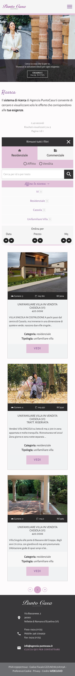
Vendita (48, 163)
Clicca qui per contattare (42, 650)
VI (38, 191)
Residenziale (19, 155)
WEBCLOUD (56, 671)
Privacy (36, 671)
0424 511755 (37, 629)
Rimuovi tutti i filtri (49, 142)
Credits (45, 671)
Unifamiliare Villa (38, 219)
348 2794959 (39, 633)
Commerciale (55, 155)
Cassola (38, 210)
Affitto (31, 163)
